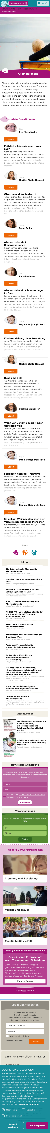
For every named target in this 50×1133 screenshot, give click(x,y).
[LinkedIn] (34, 552)
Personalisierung (14, 1116)
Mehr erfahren (25, 981)
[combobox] (25, 827)
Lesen (11, 139)
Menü (44, 3)
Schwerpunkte (17, 3)
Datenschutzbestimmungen (32, 794)
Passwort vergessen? (14, 1041)
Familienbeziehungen (27, 9)
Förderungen (13, 1065)
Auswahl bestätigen (13, 1125)
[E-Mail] (16, 552)
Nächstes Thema (25, 990)
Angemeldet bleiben (19, 1036)
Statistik (31, 1110)
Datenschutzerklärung (28, 1104)
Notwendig (11, 1110)
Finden (25, 839)
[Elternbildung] (4, 4)
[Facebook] (25, 553)
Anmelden (25, 802)
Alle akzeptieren (37, 1126)
